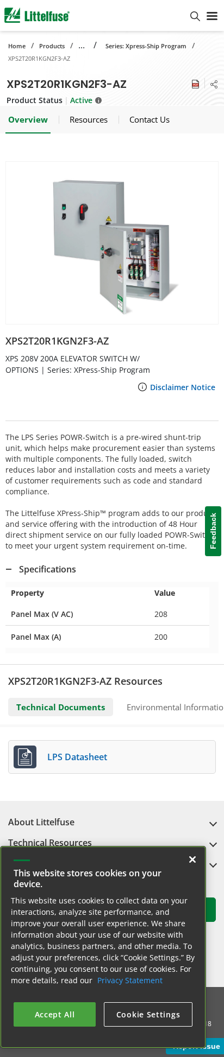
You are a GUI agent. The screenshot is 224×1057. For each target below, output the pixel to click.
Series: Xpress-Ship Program (145, 46)
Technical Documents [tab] (60, 707)
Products (52, 46)
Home (17, 46)
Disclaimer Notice (182, 387)
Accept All (55, 1014)
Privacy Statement (130, 980)
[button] (112, 243)
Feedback (213, 531)
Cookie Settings (148, 1014)
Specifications (47, 569)
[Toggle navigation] (212, 15)
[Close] (192, 859)
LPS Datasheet (77, 757)
